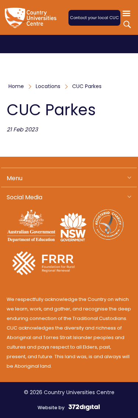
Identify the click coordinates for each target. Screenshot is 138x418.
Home (16, 86)
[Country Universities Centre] (32, 22)
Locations (48, 86)
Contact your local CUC (94, 18)
